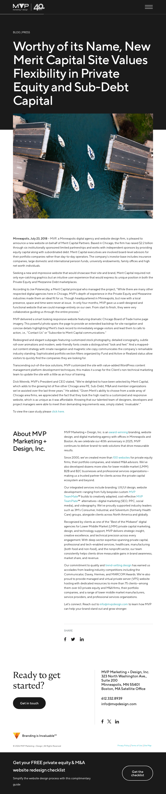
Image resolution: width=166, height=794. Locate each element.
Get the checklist (137, 773)
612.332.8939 (111, 698)
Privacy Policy (123, 745)
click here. (58, 411)
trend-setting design (118, 565)
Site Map (147, 745)
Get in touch (29, 703)
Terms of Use (136, 745)
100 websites (121, 457)
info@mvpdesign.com (114, 604)
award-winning (118, 432)
